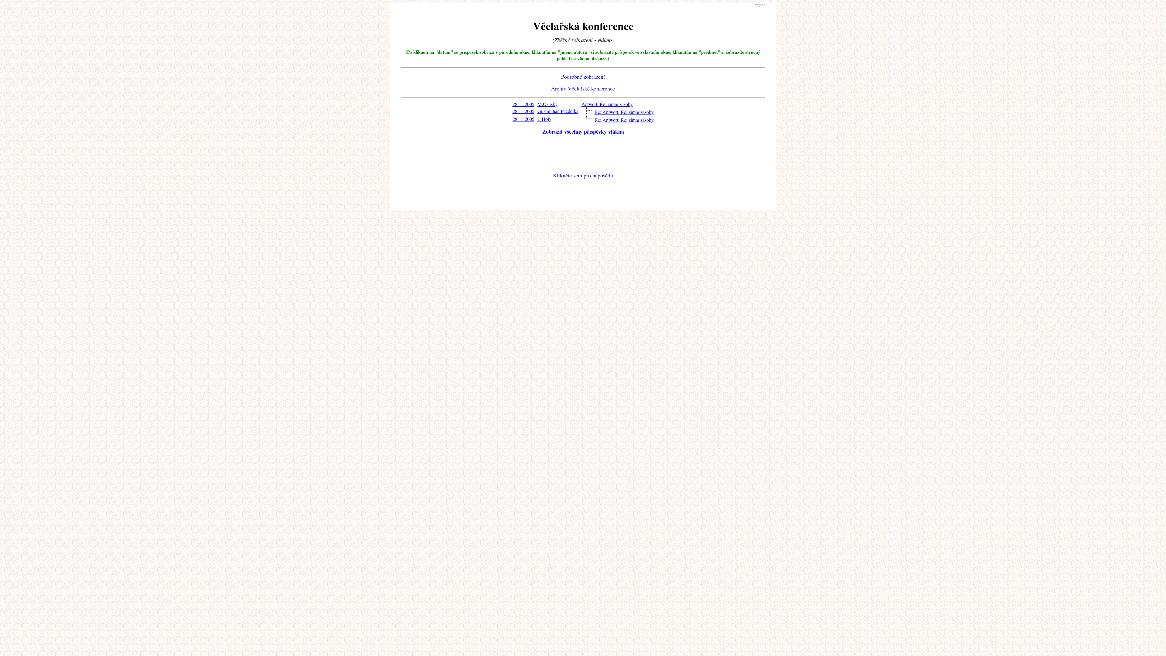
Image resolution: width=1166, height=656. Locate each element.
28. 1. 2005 (523, 104)
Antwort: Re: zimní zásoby (607, 104)
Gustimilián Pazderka (557, 111)
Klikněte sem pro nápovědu (583, 175)
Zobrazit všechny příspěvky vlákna (583, 131)
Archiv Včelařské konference (583, 88)
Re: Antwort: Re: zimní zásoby (624, 112)
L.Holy (544, 119)
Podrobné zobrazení (583, 76)
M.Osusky (547, 104)
